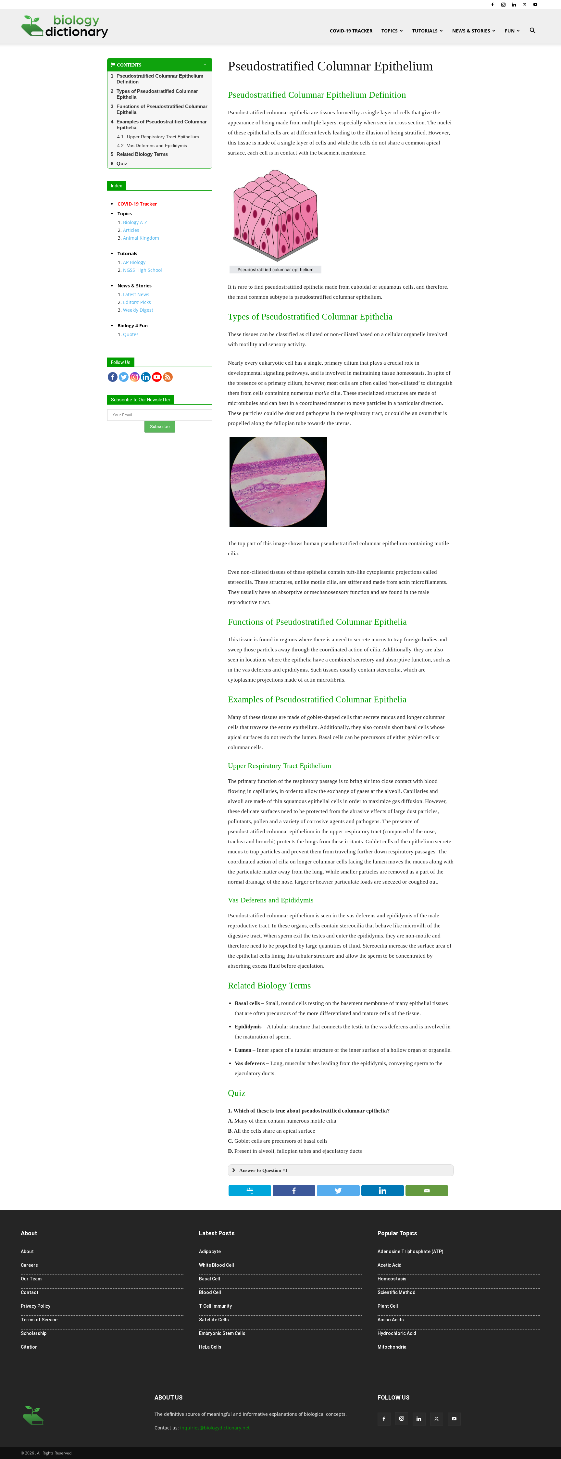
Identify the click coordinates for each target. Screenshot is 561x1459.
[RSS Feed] (168, 377)
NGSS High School (142, 270)
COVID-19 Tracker (351, 31)
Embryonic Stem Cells (222, 1333)
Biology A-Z (135, 222)
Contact (29, 1292)
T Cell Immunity (215, 1306)
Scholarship (33, 1333)
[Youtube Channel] (157, 377)
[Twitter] (525, 4)
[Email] (426, 1190)
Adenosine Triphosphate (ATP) (410, 1251)
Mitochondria (392, 1347)
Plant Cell (388, 1306)
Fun (510, 31)
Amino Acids (391, 1319)
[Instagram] (503, 4)
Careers (29, 1265)
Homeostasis (392, 1278)
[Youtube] (535, 4)
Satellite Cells (214, 1319)
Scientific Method (397, 1292)
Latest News (136, 294)
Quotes (131, 334)
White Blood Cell (216, 1265)
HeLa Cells (210, 1347)
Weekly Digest (138, 310)
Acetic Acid (390, 1265)
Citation (29, 1347)
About (27, 1251)
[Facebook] (492, 4)
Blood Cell (210, 1292)
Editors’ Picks (137, 302)
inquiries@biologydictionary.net (215, 1428)
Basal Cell (209, 1278)
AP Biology (134, 262)
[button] (532, 31)
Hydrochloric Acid (397, 1333)
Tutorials (425, 31)
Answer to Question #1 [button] (263, 1170)
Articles (131, 230)
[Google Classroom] (250, 1190)
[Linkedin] (514, 4)
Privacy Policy (35, 1306)
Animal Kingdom (141, 238)
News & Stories (471, 31)
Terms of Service (39, 1319)
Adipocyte (210, 1251)
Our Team (31, 1278)
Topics (389, 31)
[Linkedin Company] (146, 377)
